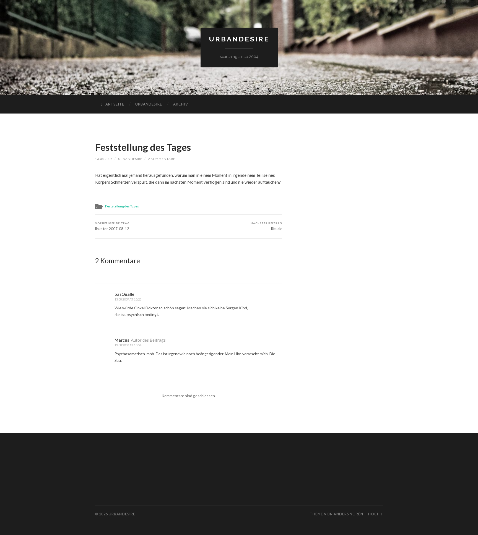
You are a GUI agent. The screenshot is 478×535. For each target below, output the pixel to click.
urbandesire (239, 39)
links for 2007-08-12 (112, 226)
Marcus (122, 340)
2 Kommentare (161, 158)
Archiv (180, 104)
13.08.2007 (103, 158)
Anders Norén (348, 514)
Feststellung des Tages (143, 147)
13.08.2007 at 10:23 (128, 299)
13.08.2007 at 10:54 (128, 345)
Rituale (266, 226)
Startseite (112, 104)
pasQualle (124, 294)
